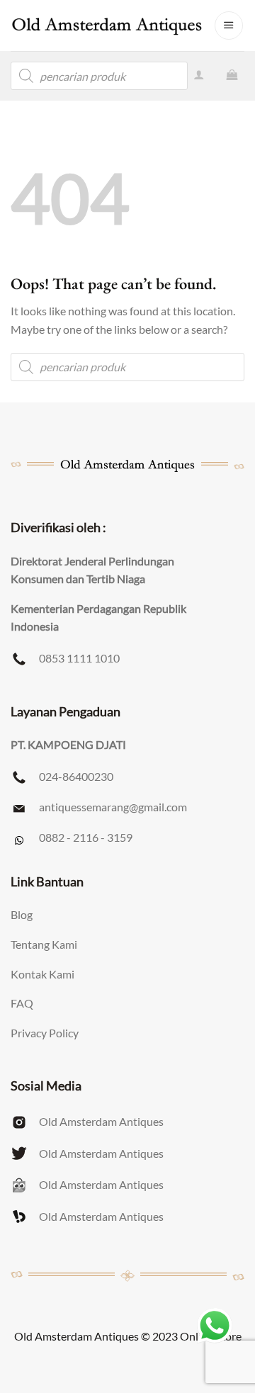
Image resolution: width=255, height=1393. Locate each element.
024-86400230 (76, 776)
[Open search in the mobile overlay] (99, 76)
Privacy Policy (45, 1032)
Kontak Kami (42, 974)
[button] (229, 25)
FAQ (22, 1003)
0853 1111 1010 (79, 658)
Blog (22, 914)
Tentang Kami (44, 944)
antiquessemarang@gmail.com (113, 806)
